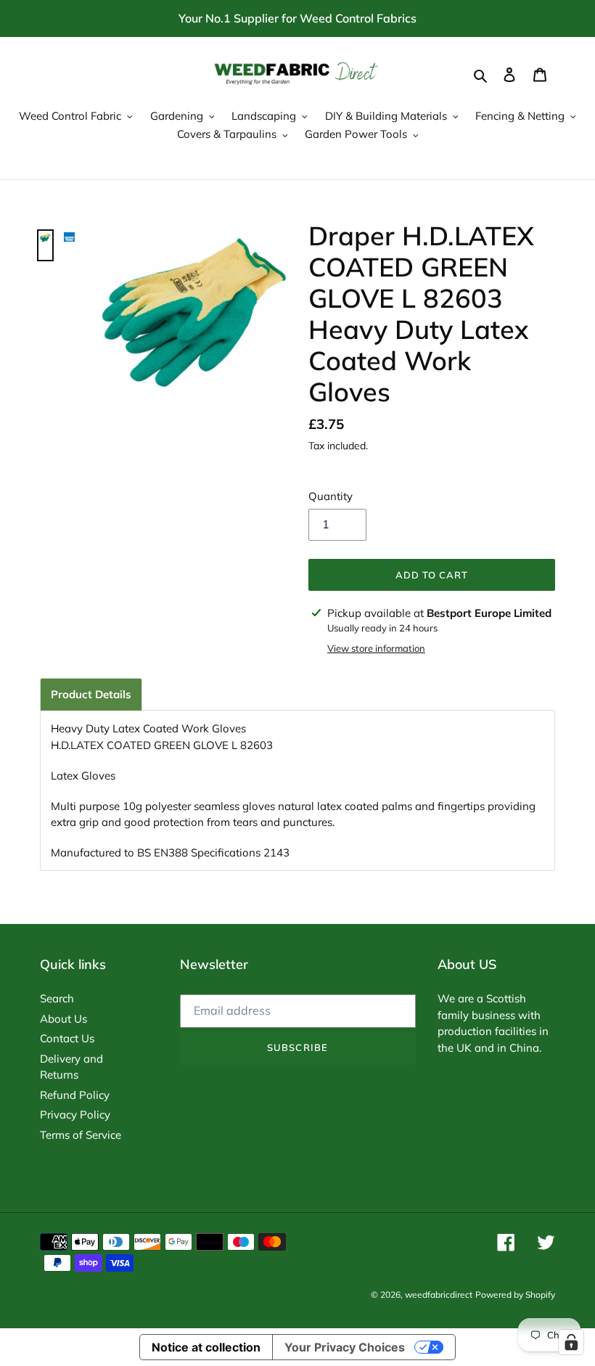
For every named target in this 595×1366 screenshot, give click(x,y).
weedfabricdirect (438, 1294)
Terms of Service (80, 1135)
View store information (376, 648)
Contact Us (67, 1038)
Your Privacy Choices (344, 1347)
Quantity (330, 496)
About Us (63, 1019)
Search (57, 998)
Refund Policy (75, 1095)
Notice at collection (206, 1347)
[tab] (91, 694)
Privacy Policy (75, 1114)
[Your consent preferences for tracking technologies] (571, 1342)
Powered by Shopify (515, 1294)
